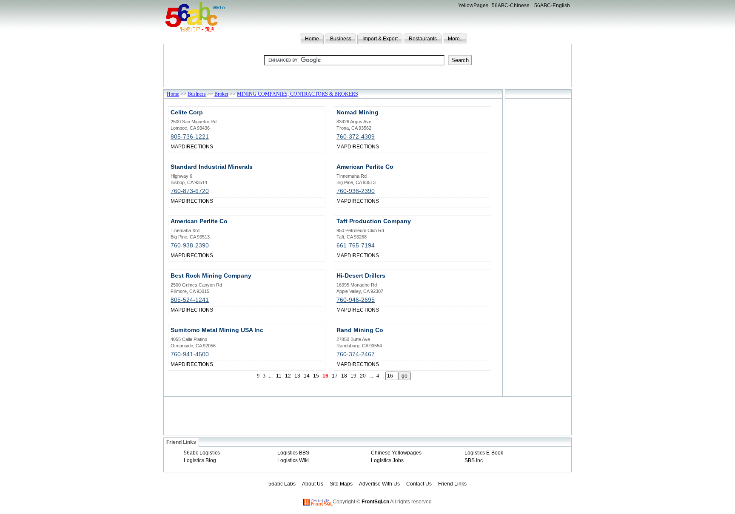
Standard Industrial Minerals (212, 166)
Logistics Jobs (387, 460)
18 (344, 376)
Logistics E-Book (483, 453)
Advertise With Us (379, 484)
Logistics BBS (293, 453)
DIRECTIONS (197, 147)
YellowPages (473, 6)
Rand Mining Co (359, 330)
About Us (312, 484)
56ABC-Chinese (511, 6)
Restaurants (423, 39)
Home (312, 39)
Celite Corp (187, 112)
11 (279, 376)
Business (340, 39)
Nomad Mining (357, 112)
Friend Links (452, 484)
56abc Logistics (202, 453)
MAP (176, 147)
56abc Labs (282, 484)
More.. (455, 39)
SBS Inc (473, 460)
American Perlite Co (364, 166)
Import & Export (380, 39)
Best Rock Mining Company (211, 275)
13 (297, 376)
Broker (221, 94)
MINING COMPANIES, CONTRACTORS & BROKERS (297, 94)
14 (307, 376)
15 (316, 376)
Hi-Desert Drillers (360, 275)
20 (363, 376)
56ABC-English (552, 6)
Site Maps (341, 484)
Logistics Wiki (293, 460)
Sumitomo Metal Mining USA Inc (217, 330)
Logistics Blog (200, 460)
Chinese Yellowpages (396, 453)
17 (335, 376)
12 (288, 376)
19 (353, 376)
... (271, 376)
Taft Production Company (373, 221)
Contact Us (419, 484)
